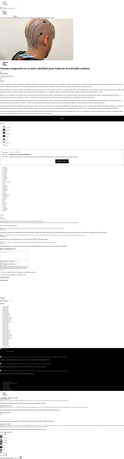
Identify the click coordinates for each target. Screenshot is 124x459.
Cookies (16, 397)
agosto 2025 (6, 323)
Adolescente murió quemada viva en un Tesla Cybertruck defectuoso (24, 239)
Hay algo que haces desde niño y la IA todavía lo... (17, 373)
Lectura (4, 191)
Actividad (5, 170)
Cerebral (5, 176)
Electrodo (5, 187)
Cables (4, 174)
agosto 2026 (6, 306)
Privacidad (10, 397)
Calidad (4, 175)
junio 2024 (6, 342)
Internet (2, 243)
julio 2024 (5, 340)
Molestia (5, 193)
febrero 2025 (6, 331)
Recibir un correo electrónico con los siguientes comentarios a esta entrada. (19, 272)
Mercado (6, 387)
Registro (5, 204)
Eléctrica (5, 185)
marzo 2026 (6, 313)
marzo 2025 (6, 329)
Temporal (5, 208)
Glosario (5, 4)
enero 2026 (6, 316)
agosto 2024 (6, 339)
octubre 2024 (6, 336)
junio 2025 (6, 325)
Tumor (4, 210)
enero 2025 (6, 332)
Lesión (4, 192)
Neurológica (5, 196)
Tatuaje (4, 206)
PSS (4, 201)
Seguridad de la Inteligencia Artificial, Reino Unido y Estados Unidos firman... (27, 421)
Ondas (4, 197)
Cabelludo (5, 173)
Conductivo (5, 178)
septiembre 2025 (7, 321)
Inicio (4, 2)
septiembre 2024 (7, 338)
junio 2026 (6, 309)
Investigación (7, 18)
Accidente (5, 169)
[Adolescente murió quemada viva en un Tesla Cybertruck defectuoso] (42, 235)
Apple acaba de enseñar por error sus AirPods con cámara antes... (23, 366)
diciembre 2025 (7, 317)
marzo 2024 (6, 346)
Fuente (62, 118)
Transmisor (5, 209)
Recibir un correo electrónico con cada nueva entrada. (14, 274)
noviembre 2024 (7, 335)
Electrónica (3, 229)
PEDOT (5, 198)
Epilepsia (5, 188)
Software (6, 386)
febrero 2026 (6, 314)
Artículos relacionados (5, 225)
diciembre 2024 (7, 334)
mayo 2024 (6, 343)
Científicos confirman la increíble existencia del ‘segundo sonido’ (23, 403)
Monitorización (6, 195)
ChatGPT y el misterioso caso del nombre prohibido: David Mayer (25, 221)
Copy (16, 458)
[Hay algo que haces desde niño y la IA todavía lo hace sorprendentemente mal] (34, 370)
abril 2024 (5, 345)
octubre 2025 (6, 320)
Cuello (4, 179)
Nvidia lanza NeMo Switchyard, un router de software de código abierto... (25, 359)
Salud (4, 63)
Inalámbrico (5, 189)
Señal (4, 205)
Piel (4, 200)
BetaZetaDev (4, 397)
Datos (4, 183)
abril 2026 (5, 312)
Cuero (4, 180)
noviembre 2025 (7, 318)
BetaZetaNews (4, 73)
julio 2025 (5, 324)
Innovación (7, 389)
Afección (5, 171)
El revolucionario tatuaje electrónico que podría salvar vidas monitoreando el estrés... (30, 410)
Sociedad (6, 384)
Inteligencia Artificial (10, 383)
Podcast (5, 3)
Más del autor (14, 225)
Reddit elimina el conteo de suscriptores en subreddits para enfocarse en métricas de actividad (33, 246)
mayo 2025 (6, 327)
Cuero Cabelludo (7, 182)
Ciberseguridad (8, 390)
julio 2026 (5, 308)
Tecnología (7, 382)
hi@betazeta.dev (10, 351)
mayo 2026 (6, 310)
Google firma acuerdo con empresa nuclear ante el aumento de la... (23, 429)
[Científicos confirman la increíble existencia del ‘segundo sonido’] (34, 400)
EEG (4, 184)
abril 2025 (5, 328)
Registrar (5, 202)
